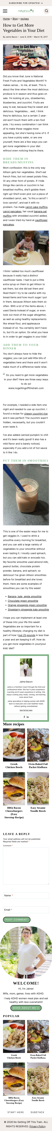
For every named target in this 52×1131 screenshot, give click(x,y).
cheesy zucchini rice (36, 413)
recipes (24, 18)
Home (6, 18)
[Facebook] (24, 717)
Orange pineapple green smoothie (27, 605)
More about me (24, 1008)
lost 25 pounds (26, 635)
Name (8, 895)
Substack (38, 1112)
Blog (15, 18)
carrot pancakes (12, 211)
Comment (8, 845)
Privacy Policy (37, 1126)
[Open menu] (5, 11)
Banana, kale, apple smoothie (24, 596)
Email (8, 909)
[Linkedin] (28, 717)
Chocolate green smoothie (23, 600)
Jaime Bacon (11, 37)
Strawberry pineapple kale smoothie (28, 609)
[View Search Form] (46, 11)
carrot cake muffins (36, 207)
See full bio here (26, 710)
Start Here (15, 1112)
